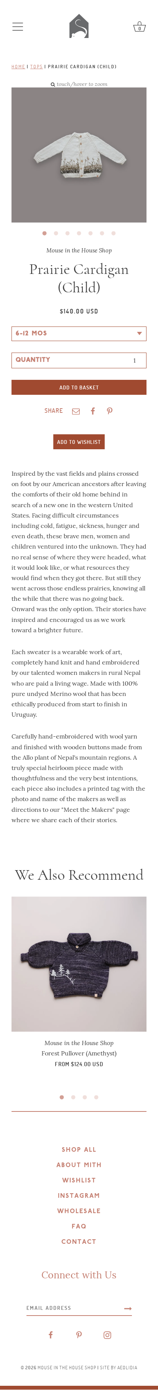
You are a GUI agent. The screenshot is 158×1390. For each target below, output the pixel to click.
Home (18, 66)
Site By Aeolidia (118, 1367)
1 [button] (44, 233)
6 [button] (102, 233)
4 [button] (79, 233)
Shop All (79, 1150)
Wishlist (79, 1181)
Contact (79, 1242)
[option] (73, 155)
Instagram (79, 1196)
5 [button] (90, 233)
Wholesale (79, 1212)
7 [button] (113, 233)
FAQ (79, 1227)
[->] (128, 1308)
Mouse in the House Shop (67, 1367)
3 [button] (67, 233)
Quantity (33, 360)
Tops (36, 66)
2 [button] (56, 233)
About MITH (79, 1165)
